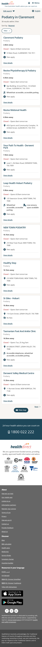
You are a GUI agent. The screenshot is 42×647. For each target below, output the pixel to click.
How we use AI (7, 520)
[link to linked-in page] (16, 611)
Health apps (6, 548)
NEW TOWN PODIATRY (14, 227)
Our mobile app (7, 497)
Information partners (9, 505)
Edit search (7, 11)
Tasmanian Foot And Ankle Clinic (19, 331)
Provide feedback (7, 528)
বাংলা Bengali (5, 576)
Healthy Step (9, 262)
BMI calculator (6, 544)
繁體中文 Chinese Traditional (11, 583)
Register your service (9, 509)
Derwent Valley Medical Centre (18, 373)
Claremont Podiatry (13, 37)
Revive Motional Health (14, 110)
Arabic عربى (6, 572)
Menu (36, 3)
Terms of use (6, 513)
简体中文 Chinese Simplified (11, 579)
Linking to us (6, 501)
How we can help (7, 494)
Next (36, 407)
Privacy (4, 516)
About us (5, 532)
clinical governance (14, 620)
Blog (3, 540)
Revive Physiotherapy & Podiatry (19, 70)
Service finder (6, 555)
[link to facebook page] (7, 611)
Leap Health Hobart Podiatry (17, 183)
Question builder (7, 563)
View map (23, 410)
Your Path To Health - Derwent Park (18, 146)
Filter (8, 31)
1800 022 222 (22, 431)
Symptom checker (8, 559)
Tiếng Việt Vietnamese (9, 587)
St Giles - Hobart (11, 298)
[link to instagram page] (11, 611)
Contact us (5, 524)
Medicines (5, 552)
